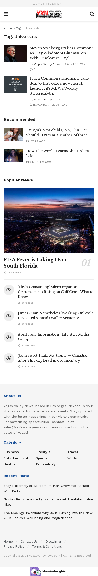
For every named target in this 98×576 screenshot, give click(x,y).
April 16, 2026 (76, 64)
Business (11, 452)
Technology (45, 464)
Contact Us (29, 541)
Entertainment (16, 458)
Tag (18, 28)
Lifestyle (43, 452)
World (72, 458)
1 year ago (37, 141)
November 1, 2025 (45, 104)
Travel (72, 452)
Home (8, 28)
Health (9, 464)
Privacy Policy (14, 546)
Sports (41, 458)
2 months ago (40, 162)
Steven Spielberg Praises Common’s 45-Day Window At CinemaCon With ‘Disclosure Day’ (62, 53)
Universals (32, 28)
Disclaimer (53, 541)
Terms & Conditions (47, 546)
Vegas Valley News (47, 64)
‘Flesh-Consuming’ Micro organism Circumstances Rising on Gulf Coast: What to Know (55, 292)
